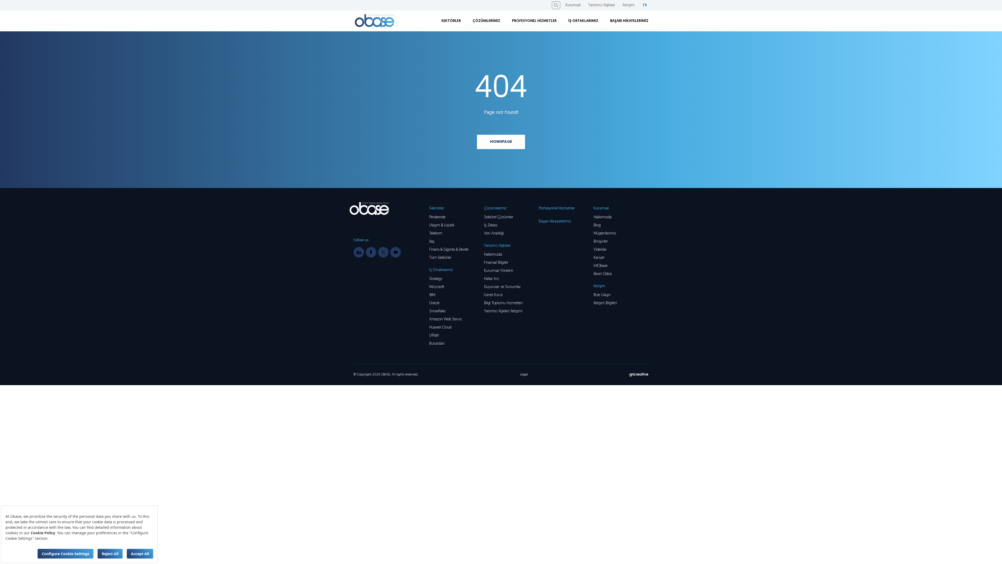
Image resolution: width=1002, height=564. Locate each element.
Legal (524, 374)
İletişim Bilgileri (605, 303)
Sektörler (436, 208)
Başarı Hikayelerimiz (555, 222)
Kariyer (599, 258)
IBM (432, 295)
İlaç (431, 242)
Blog (597, 225)
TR (644, 5)
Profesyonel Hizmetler (557, 208)
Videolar (600, 250)
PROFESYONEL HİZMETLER (534, 21)
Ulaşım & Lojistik (441, 225)
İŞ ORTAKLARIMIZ (583, 21)
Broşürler (601, 242)
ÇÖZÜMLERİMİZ (486, 21)
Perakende (437, 217)
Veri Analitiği (494, 234)
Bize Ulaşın (602, 295)
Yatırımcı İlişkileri (601, 5)
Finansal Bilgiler (496, 263)
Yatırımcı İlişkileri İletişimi (503, 311)
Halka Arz (491, 279)
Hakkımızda (603, 217)
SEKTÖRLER (451, 21)
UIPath (434, 336)
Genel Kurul (493, 295)
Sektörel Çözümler (498, 217)
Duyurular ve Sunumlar (502, 287)
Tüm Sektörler (440, 258)
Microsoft (436, 287)
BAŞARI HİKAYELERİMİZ (629, 21)
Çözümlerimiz (495, 208)
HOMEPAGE (501, 142)
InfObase (600, 266)
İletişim (629, 5)
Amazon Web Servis (445, 319)
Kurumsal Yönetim (498, 271)
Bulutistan (437, 344)
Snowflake (437, 311)
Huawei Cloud (440, 328)
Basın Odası (603, 274)
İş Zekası (490, 225)
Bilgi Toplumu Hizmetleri (503, 303)
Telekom (435, 234)
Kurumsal (573, 5)
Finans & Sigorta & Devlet (448, 250)
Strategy (435, 279)
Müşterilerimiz (605, 234)
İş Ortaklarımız (441, 270)
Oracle (434, 303)
